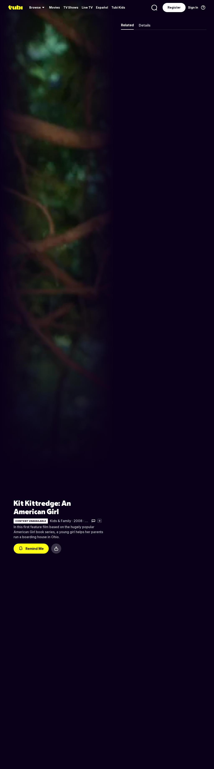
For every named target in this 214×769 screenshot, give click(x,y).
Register (174, 7)
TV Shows (70, 7)
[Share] (56, 549)
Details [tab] (144, 25)
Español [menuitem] (102, 7)
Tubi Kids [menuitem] (118, 7)
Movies (54, 7)
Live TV (87, 7)
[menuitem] (37, 7)
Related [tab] (127, 25)
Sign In (193, 7)
